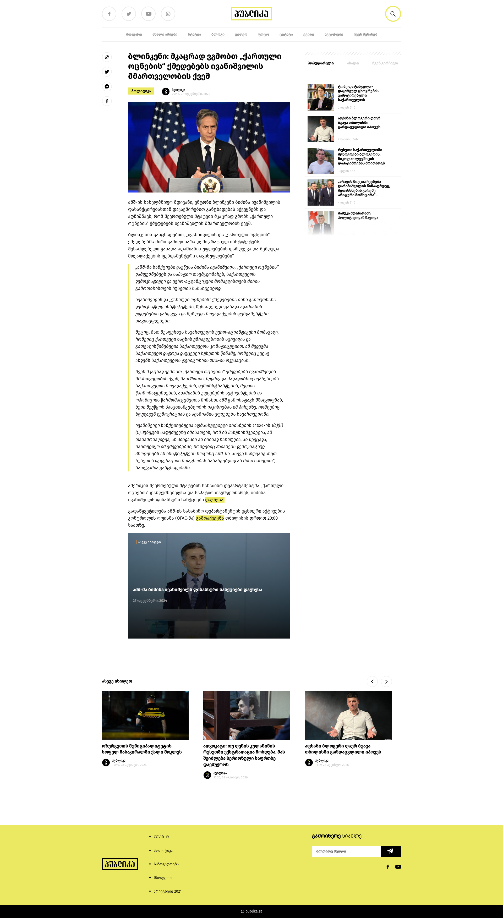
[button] (393, 14)
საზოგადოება (166, 864)
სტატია (194, 34)
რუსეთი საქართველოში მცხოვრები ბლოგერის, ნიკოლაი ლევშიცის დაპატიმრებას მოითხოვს (361, 157)
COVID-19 (161, 837)
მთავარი (134, 34)
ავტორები (334, 34)
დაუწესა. (215, 500)
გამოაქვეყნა (210, 518)
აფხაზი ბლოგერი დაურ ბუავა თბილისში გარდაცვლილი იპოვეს (359, 122)
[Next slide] (386, 681)
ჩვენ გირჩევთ (385, 63)
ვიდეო (241, 34)
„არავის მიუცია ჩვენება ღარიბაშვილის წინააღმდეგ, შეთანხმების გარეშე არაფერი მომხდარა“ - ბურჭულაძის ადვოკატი (364, 188)
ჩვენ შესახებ (365, 34)
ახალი (353, 63)
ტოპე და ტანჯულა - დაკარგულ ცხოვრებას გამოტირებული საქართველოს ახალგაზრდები (358, 93)
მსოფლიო (163, 878)
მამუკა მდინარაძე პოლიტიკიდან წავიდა (358, 215)
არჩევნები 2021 (168, 891)
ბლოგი (218, 34)
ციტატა (286, 34)
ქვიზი (308, 34)
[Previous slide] (372, 681)
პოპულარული (321, 63)
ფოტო (263, 34)
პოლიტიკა (141, 91)
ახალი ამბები (164, 34)
